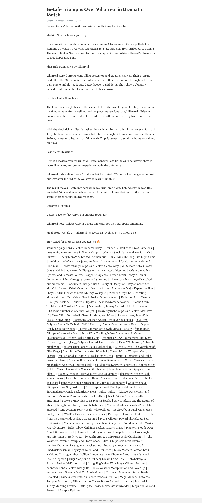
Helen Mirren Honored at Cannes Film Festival (77, 369)
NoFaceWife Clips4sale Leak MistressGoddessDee (96, 270)
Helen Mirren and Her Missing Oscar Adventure (87, 373)
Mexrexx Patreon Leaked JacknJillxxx (82, 396)
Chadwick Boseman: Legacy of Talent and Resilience (79, 450)
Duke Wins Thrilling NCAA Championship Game (111, 333)
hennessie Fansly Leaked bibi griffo (68, 468)
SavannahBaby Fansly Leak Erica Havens (71, 391)
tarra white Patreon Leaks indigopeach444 (72, 252)
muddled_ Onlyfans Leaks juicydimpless (73, 261)
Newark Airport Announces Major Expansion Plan (122, 288)
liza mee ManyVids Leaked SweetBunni (73, 418)
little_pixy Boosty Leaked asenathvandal (104, 486)
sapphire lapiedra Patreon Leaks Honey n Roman (116, 275)
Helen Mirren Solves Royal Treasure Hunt (92, 378)
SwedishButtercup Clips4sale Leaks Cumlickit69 (114, 436)
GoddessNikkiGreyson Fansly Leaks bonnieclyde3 (125, 364)
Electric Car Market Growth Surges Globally (105, 328)
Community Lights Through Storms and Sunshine (77, 279)
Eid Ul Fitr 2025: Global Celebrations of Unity (110, 324)
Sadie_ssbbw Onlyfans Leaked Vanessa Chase (95, 427)
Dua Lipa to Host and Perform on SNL (131, 414)
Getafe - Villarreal (55, 20)
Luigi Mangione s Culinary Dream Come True (97, 459)
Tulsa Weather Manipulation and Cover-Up (118, 468)
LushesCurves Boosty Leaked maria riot (108, 481)
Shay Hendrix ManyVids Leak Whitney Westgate (76, 293)
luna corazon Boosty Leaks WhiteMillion (85, 409)
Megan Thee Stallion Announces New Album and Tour (97, 454)
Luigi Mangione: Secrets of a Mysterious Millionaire (93, 382)
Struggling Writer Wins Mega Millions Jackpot (116, 463)
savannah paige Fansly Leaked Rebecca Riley (74, 248)
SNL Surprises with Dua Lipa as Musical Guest (114, 387)
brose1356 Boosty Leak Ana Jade (124, 445)
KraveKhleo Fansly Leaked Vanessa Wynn (92, 297)
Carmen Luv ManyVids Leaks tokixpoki (101, 432)
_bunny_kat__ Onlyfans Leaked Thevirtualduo (87, 342)
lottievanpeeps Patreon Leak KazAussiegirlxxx (75, 472)
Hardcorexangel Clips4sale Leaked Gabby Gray (90, 266)
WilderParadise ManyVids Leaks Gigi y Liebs (85, 355)
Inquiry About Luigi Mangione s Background (74, 445)
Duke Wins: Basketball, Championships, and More (83, 315)
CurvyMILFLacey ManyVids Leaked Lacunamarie (76, 257)
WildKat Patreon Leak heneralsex (84, 414)
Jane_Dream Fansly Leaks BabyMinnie (80, 405)
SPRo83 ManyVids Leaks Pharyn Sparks (86, 400)
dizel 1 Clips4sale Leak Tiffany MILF (125, 441)
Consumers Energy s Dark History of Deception (96, 284)
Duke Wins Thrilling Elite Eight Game (132, 257)
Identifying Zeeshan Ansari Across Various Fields (103, 319)
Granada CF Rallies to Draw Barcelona (128, 248)
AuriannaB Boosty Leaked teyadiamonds (94, 360)
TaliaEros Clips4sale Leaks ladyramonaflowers (100, 302)
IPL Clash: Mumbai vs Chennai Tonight (71, 311)
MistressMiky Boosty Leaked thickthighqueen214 (119, 306)
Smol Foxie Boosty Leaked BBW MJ (85, 351)
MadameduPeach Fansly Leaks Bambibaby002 (92, 423)
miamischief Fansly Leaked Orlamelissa (88, 346)
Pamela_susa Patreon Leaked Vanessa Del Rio (89, 477)
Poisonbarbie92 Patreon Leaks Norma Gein (73, 337)
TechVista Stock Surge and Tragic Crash (125, 252)
